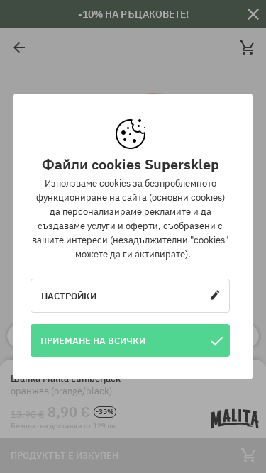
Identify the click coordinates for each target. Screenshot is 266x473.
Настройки (68, 295)
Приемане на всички (92, 340)
